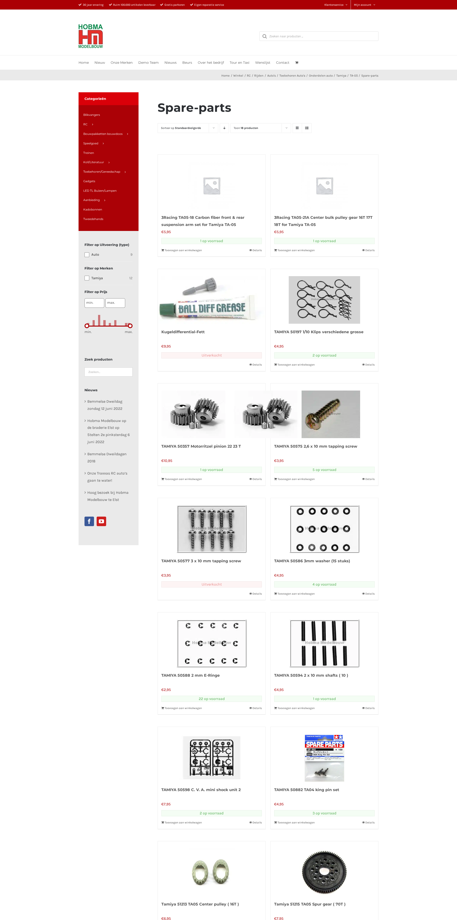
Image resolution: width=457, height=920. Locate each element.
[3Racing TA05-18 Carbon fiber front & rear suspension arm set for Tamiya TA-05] (211, 182)
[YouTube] (101, 521)
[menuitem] (108, 115)
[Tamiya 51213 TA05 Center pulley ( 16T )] (211, 868)
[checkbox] (108, 254)
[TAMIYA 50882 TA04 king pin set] (324, 754)
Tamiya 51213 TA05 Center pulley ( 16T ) (200, 904)
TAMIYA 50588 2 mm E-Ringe (190, 675)
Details (257, 250)
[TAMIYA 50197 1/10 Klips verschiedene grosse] (324, 296)
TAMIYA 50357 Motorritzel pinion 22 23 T (201, 446)
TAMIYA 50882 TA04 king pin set (306, 790)
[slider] (86, 325)
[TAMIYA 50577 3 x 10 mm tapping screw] (211, 525)
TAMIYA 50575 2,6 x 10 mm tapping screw (315, 446)
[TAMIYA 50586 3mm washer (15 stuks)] (324, 525)
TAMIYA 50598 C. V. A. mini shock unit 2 (201, 790)
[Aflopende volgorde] (224, 128)
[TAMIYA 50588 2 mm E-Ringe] (211, 639)
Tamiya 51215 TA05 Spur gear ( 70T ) (310, 904)
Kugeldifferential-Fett (183, 332)
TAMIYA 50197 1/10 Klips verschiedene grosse (318, 332)
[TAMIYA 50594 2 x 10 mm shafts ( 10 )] (324, 639)
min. (89, 302)
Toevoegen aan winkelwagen (183, 250)
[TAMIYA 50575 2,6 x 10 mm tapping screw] (324, 410)
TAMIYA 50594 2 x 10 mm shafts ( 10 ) (311, 675)
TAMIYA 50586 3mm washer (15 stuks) (312, 561)
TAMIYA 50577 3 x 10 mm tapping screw (201, 561)
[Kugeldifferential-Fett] (211, 296)
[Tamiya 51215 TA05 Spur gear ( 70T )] (324, 868)
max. (111, 302)
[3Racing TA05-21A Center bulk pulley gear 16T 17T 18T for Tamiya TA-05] (324, 182)
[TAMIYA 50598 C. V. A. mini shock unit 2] (211, 754)
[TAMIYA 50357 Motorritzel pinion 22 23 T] (211, 410)
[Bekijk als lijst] (306, 128)
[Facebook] (89, 521)
